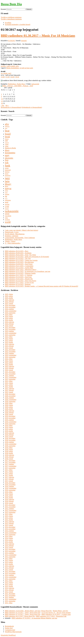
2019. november (10, 418)
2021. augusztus (10, 379)
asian (6, 128)
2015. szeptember (10, 510)
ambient (7, 126)
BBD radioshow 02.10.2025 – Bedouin (18, 284)
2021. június (9, 383)
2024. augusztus (10, 313)
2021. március (9, 388)
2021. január (9, 392)
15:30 (7, 77)
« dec (2, 105)
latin (7, 181)
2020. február (9, 412)
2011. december (10, 593)
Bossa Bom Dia (11, 4)
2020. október (9, 398)
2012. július (8, 581)
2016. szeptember (10, 488)
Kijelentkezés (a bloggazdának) (32, 107)
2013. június (9, 560)
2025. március (9, 300)
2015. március (9, 521)
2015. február (9, 523)
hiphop (7, 172)
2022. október (9, 353)
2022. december (10, 350)
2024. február (9, 324)
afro (7, 124)
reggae (7, 194)
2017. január (9, 481)
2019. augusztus (10, 423)
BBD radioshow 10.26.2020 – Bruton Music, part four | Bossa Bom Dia (28, 611)
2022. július (8, 359)
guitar (7, 168)
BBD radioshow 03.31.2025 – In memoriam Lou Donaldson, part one (27, 271)
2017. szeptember (10, 466)
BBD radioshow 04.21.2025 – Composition (19, 266)
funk (7, 165)
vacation (8, 216)
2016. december (10, 483)
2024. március (9, 322)
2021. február (9, 390)
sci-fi (6, 198)
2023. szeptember (10, 333)
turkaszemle (35, 84)
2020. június (9, 405)
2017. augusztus (10, 468)
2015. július (8, 514)
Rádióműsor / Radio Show (16, 84)
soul (6, 202)
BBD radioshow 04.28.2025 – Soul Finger (19, 264)
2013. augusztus (10, 557)
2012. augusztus (10, 579)
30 (2, 103)
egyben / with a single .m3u (10, 66)
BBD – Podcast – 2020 (25, 86)
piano (6, 192)
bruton (7, 139)
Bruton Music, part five (60, 611)
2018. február (9, 457)
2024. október (9, 309)
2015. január (9, 525)
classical (7, 142)
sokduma (8, 200)
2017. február (9, 479)
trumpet (7, 208)
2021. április (9, 386)
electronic (9, 158)
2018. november (10, 440)
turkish (7, 214)
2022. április (9, 364)
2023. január (9, 348)
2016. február (9, 501)
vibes (6, 218)
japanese (7, 175)
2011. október (9, 597)
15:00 (3, 77)
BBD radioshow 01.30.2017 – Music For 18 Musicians (38, 35)
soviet (7, 204)
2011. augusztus (10, 601)
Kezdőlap (8, 23)
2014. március (9, 544)
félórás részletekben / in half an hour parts (19, 68)
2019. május (9, 429)
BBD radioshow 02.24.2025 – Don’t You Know (20, 281)
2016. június (9, 494)
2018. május (9, 451)
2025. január (9, 303)
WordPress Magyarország (13, 632)
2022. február (9, 368)
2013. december (10, 549)
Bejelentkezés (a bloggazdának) (11, 107)
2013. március (9, 566)
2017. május (9, 473)
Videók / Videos (10, 241)
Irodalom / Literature (11, 236)
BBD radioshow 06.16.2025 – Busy (16, 251)
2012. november (10, 573)
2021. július (8, 381)
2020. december (10, 394)
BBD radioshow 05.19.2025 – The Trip (18, 258)
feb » (7, 105)
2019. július (8, 425)
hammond (8, 170)
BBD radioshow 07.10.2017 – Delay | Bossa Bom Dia (22, 612)
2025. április (9, 298)
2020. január (9, 414)
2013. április (9, 564)
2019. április (9, 431)
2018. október (9, 442)
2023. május (9, 340)
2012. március (9, 588)
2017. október (9, 464)
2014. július (8, 536)
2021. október (9, 375)
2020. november (10, 396)
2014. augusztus (10, 534)
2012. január (9, 592)
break (7, 136)
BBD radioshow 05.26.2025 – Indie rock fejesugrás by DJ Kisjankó (27, 257)
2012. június (9, 582)
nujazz (6, 190)
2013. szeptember (10, 555)
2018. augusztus (10, 446)
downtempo (10, 152)
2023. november (10, 329)
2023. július (8, 337)
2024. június (9, 316)
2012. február (9, 590)
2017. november (10, 462)
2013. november (10, 551)
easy (7, 155)
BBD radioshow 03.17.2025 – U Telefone (18, 275)
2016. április (9, 497)
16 (2, 99)
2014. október (9, 531)
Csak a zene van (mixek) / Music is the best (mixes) (21, 230)
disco (7, 150)
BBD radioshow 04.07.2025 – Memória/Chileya (20, 269)
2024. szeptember (10, 311)
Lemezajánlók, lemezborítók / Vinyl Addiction (20, 238)
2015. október (9, 508)
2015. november (10, 507)
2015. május (9, 518)
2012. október (9, 575)
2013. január (9, 569)
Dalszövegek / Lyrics (12, 232)
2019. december (10, 416)
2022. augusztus (10, 357)
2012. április (9, 586)
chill (6, 140)
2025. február (9, 301)
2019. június (9, 427)
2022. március (9, 366)
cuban (6, 146)
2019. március (9, 433)
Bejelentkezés (9, 626)
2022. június (9, 361)
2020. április (9, 409)
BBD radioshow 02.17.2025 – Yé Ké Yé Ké (19, 282)
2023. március (9, 344)
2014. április (9, 542)
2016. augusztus (10, 490)
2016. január (9, 503)
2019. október (9, 420)
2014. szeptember (10, 533)
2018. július (8, 447)
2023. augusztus (10, 335)
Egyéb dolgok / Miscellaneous (14, 234)
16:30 (17, 77)
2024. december (10, 305)
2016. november (10, 484)
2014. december (10, 527)
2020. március (9, 411)
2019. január (9, 436)
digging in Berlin (10, 148)
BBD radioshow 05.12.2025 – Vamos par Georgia (21, 260)
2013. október (9, 553)
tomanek (24, 40)
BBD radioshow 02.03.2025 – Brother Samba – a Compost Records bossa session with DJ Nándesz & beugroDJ (41, 286)
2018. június (9, 449)
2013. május (9, 562)
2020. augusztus (10, 401)
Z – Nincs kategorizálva (12, 243)
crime (7, 144)
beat (7, 130)
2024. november (10, 307)
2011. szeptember (10, 599)
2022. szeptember (10, 355)
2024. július (8, 314)
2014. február (9, 545)
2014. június (9, 538)
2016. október (9, 486)
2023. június (9, 338)
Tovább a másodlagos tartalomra (11, 19)
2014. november (10, 529)
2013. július (8, 558)
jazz (7, 178)
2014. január (9, 547)
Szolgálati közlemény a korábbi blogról (17, 24)
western (7, 219)
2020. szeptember (10, 399)
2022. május (9, 362)
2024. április (9, 320)
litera (6, 186)
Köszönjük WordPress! (8, 635)
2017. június (9, 472)
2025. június (9, 294)
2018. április (9, 453)
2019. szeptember (10, 422)
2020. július (8, 403)
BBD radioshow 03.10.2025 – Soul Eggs (18, 277)
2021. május (9, 385)
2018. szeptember (10, 444)
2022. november (10, 351)
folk (7, 162)
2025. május (9, 296)
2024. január (9, 326)
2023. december (10, 327)
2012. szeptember (10, 577)
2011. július (8, 603)
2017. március (9, 477)
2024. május (9, 318)
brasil (8, 133)
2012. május (9, 584)
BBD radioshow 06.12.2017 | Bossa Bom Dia (20, 616)
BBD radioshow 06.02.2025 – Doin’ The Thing (20, 255)
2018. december (10, 438)
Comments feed (10, 630)
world (8, 222)
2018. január (9, 459)
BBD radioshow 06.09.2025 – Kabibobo (18, 253)
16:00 (12, 77)
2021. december (10, 372)
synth (7, 207)
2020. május (9, 407)
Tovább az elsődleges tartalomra (11, 17)
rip (6, 196)
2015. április (9, 520)
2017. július (8, 470)
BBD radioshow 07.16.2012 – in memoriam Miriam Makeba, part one (34, 618)
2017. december (10, 460)
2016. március (9, 499)
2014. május (9, 540)
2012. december (10, 571)
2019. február (9, 435)
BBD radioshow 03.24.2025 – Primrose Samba (20, 273)
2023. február (9, 346)
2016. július (8, 492)
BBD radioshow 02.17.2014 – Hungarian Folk (51, 616)
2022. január (9, 370)
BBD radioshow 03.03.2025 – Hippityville (19, 279)
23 (2, 101)
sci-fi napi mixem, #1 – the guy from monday (56, 612)
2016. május (9, 496)
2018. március (9, 455)
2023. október (9, 331)
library (8, 184)
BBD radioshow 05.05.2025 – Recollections (19, 262)
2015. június (9, 516)
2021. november (10, 374)
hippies (6, 173)
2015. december (10, 505)
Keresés (3, 9)
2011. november (10, 595)
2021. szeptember (10, 377)
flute (6, 160)
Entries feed (9, 628)
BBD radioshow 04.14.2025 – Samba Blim (19, 268)
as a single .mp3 (6, 73)
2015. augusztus (10, 512)
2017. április (9, 475)
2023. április (9, 342)
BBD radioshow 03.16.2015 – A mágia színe (56, 614)
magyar (8, 188)
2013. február (9, 568)
